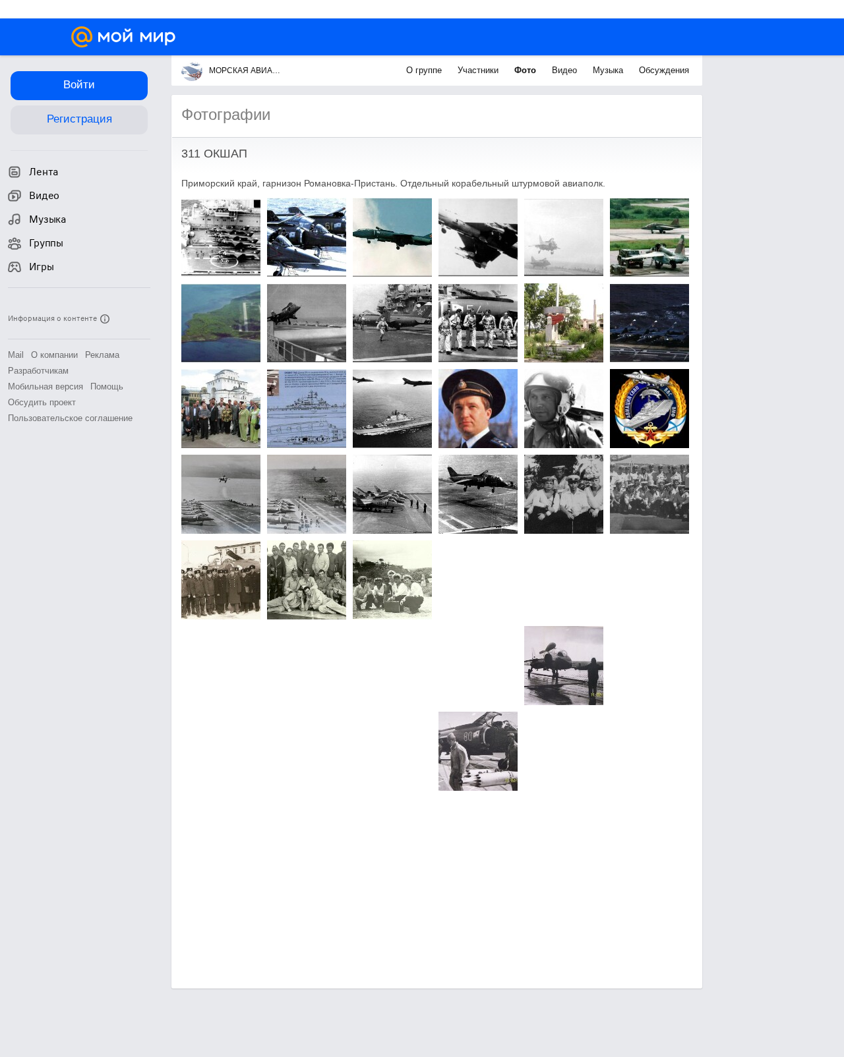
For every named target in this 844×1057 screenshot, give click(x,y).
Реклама (102, 355)
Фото (526, 70)
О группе (425, 70)
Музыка (609, 70)
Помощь (106, 386)
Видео (566, 70)
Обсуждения (664, 70)
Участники (479, 70)
